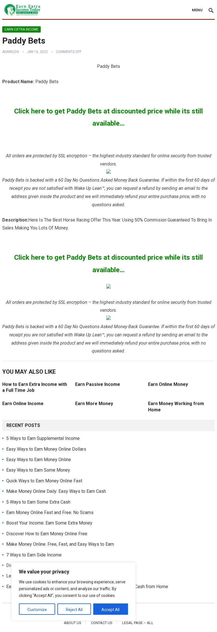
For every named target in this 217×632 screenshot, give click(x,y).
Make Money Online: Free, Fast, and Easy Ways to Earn (60, 544)
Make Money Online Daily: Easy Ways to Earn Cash (56, 491)
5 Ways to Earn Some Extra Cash (38, 502)
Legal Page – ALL (137, 623)
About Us (72, 623)
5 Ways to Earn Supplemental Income (43, 438)
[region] (73, 591)
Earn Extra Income (21, 29)
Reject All (74, 609)
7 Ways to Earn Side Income (34, 555)
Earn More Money (94, 403)
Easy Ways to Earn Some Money (38, 470)
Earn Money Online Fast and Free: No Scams (50, 512)
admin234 (10, 52)
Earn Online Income (23, 403)
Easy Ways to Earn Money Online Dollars (46, 449)
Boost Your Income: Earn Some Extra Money (49, 523)
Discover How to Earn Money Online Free (46, 533)
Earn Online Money (168, 384)
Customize (37, 609)
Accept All (110, 609)
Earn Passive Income (97, 384)
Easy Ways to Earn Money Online (38, 459)
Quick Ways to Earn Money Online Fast (44, 480)
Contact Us (101, 623)
